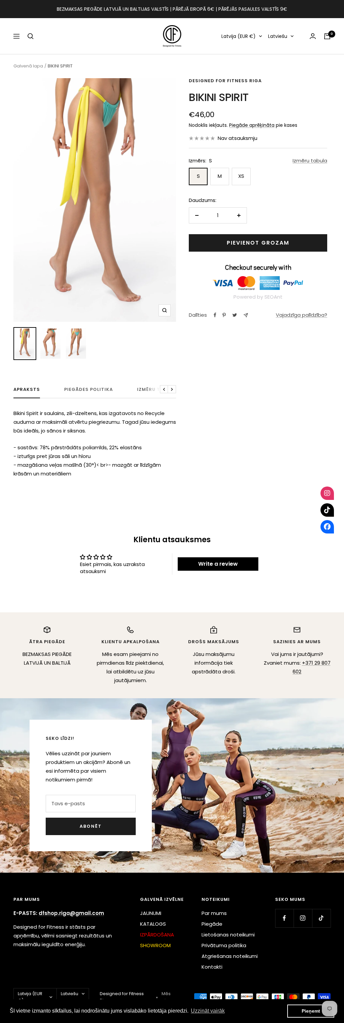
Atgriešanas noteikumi (230, 956)
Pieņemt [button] (311, 1011)
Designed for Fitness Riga (225, 81)
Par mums (214, 913)
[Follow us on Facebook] (284, 918)
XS (241, 176)
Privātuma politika (224, 945)
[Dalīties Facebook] (215, 315)
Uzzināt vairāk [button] (208, 1011)
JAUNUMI (150, 913)
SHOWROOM (155, 945)
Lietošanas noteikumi (228, 934)
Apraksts (26, 390)
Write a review (218, 564)
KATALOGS (153, 923)
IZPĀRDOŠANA (157, 934)
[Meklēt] (31, 36)
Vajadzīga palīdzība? (301, 314)
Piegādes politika (88, 390)
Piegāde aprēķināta (251, 125)
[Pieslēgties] (313, 36)
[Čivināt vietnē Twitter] (235, 315)
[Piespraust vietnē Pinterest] (224, 315)
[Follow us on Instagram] (303, 918)
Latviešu (277, 36)
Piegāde (212, 923)
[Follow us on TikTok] (321, 918)
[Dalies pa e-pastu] (246, 315)
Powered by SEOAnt (258, 296)
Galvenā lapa (28, 66)
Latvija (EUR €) (238, 36)
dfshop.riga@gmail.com (71, 913)
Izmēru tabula (310, 160)
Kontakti (212, 966)
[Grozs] (327, 36)
